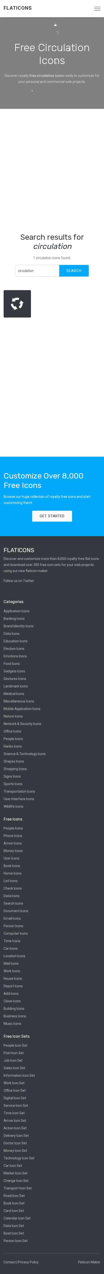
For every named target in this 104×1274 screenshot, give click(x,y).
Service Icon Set (16, 1105)
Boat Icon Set (14, 1233)
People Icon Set (15, 1045)
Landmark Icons (16, 686)
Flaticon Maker (89, 1262)
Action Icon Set (15, 1128)
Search (74, 271)
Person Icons (13, 926)
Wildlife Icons (13, 806)
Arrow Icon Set (15, 1121)
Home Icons (13, 873)
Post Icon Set (14, 1053)
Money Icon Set (15, 1151)
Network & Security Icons (22, 724)
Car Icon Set (13, 1166)
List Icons (11, 881)
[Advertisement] (52, 171)
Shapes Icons (14, 761)
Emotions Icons (15, 656)
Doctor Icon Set (15, 1143)
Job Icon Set (13, 1060)
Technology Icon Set (19, 1158)
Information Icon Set (19, 1075)
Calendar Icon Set (17, 1218)
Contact (10, 1262)
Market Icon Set (16, 1173)
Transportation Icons (19, 791)
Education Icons (16, 641)
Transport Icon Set (18, 1188)
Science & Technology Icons (25, 754)
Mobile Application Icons (22, 709)
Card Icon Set (14, 1211)
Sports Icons (13, 784)
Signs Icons (12, 776)
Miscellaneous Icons (19, 701)
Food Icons (12, 664)
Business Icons (15, 1016)
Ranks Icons (13, 746)
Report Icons (13, 986)
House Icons (13, 978)
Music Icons (12, 1024)
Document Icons (16, 911)
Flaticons (18, 8)
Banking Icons (14, 619)
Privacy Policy (28, 1262)
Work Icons (12, 971)
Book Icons (12, 866)
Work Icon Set (14, 1083)
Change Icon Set (16, 1181)
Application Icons (17, 611)
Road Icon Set (14, 1196)
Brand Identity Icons (19, 626)
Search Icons (13, 903)
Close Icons (12, 1001)
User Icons (11, 858)
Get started (52, 516)
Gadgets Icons (14, 671)
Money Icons (13, 851)
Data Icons (12, 634)
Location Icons (14, 956)
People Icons (13, 739)
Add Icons (11, 993)
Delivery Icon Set (16, 1136)
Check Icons (13, 888)
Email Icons (12, 918)
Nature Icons (13, 716)
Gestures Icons (15, 679)
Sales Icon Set (14, 1068)
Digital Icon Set (15, 1098)
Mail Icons (11, 963)
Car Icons (11, 948)
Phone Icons (13, 836)
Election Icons (14, 649)
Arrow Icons (13, 843)
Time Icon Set (14, 1113)
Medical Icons (14, 694)
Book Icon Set (14, 1203)
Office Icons (12, 731)
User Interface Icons (19, 799)
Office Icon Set (15, 1090)
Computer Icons (16, 933)
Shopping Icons (15, 769)
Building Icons (14, 1009)
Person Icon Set (16, 1241)
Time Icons (12, 941)
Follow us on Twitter (19, 581)
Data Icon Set (14, 1226)
